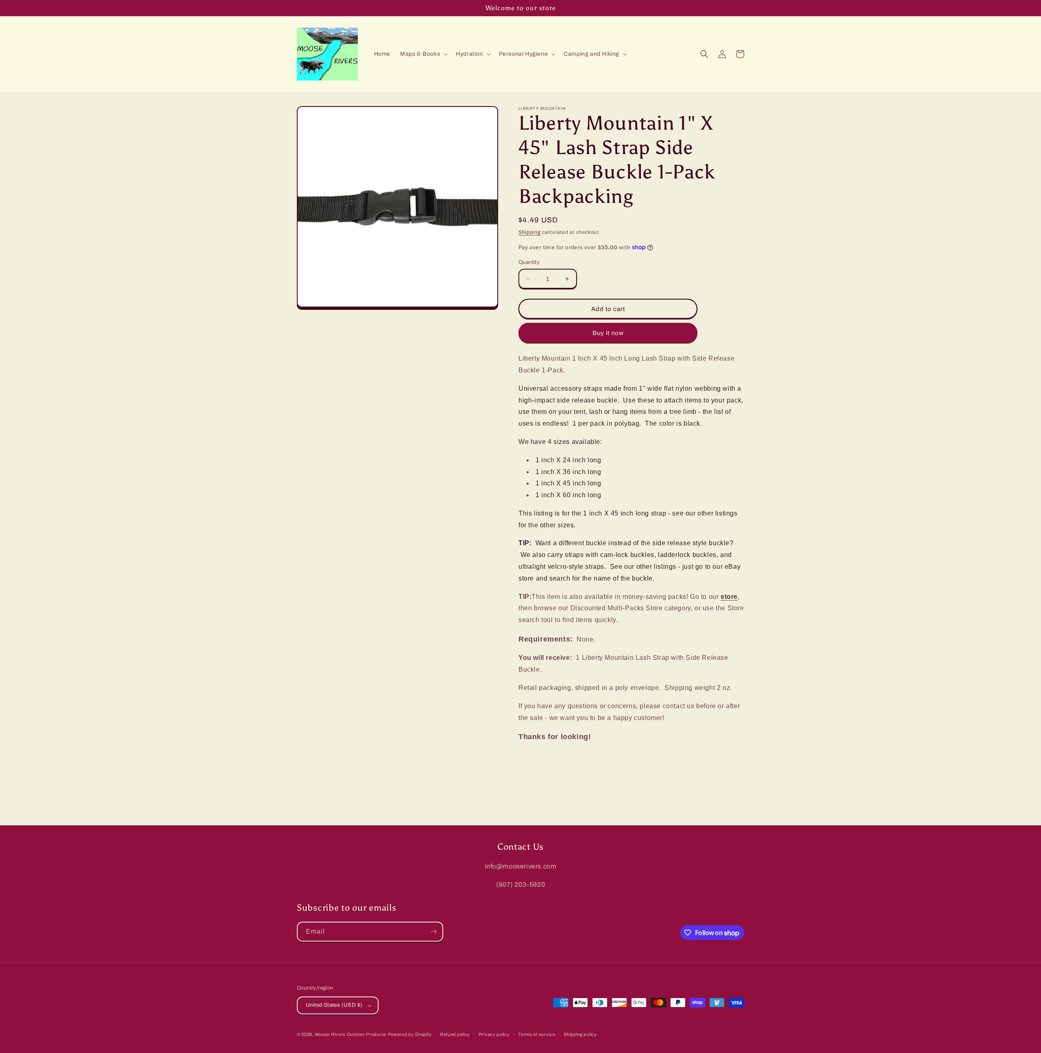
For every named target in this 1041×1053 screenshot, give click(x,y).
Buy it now (608, 333)
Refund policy (455, 1034)
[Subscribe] (433, 932)
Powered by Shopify (410, 1034)
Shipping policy (580, 1034)
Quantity (529, 262)
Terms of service (536, 1034)
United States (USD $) (334, 1005)
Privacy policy (494, 1034)
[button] (423, 54)
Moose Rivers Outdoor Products (350, 1034)
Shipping (529, 232)
